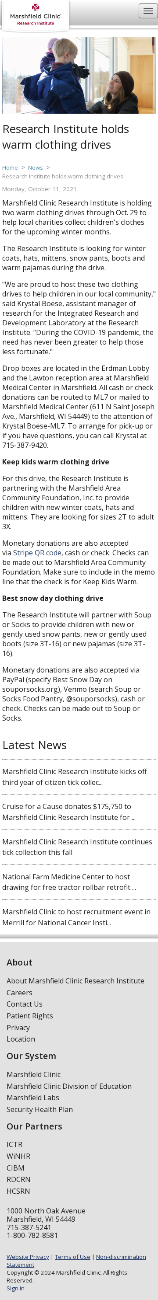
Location (21, 1039)
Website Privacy (28, 1257)
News (35, 167)
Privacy (18, 1027)
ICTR (14, 1144)
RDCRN (19, 1179)
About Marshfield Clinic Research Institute (75, 981)
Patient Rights (30, 1016)
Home (10, 167)
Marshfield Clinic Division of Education (69, 1086)
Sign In (16, 1288)
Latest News (34, 745)
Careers (19, 992)
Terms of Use (72, 1257)
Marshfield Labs (33, 1097)
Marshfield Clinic (34, 1074)
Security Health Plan (40, 1109)
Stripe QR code (37, 553)
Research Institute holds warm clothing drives (62, 176)
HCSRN (18, 1191)
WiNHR (18, 1156)
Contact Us (25, 1004)
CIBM (16, 1168)
